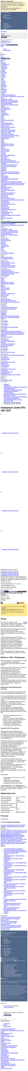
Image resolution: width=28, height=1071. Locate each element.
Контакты (6, 27)
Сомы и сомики (5, 289)
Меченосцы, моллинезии (8, 293)
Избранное (9, 45)
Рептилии (3, 313)
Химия (2, 377)
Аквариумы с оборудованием (9, 230)
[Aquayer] (4, 65)
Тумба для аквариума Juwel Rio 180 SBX (12, 826)
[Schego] (3, 90)
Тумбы (2, 236)
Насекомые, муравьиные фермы (10, 317)
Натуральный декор (6, 257)
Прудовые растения (6, 380)
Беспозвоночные (5, 299)
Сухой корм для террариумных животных (13, 332)
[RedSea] (3, 86)
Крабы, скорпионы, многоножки (10, 316)
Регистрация (7, 18)
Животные (4, 311)
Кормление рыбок (6, 269)
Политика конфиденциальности (13, 974)
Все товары (4, 228)
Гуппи (2, 279)
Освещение (4, 244)
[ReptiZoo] (4, 85)
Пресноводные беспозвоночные (10, 302)
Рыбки (2, 278)
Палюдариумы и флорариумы (9, 327)
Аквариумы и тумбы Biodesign (9, 235)
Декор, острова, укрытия (8, 352)
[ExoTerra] (4, 72)
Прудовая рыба (5, 359)
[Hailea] (3, 75)
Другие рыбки (5, 295)
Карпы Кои (4, 296)
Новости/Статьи (5, 929)
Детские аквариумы (6, 233)
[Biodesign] (4, 67)
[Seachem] (4, 89)
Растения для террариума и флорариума (12, 355)
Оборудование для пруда (8, 362)
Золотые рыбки (5, 288)
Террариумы (4, 321)
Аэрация (3, 241)
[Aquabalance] (5, 64)
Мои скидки (7, 952)
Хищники (3, 292)
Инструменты (4, 349)
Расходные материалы (7, 253)
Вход (5, 16)
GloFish (3, 281)
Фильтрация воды (6, 240)
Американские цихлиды (7, 283)
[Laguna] (3, 82)
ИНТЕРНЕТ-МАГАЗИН (10, 964)
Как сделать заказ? (9, 966)
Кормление (4, 330)
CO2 (2, 248)
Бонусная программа (10, 971)
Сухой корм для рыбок (7, 271)
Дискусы (3, 286)
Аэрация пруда (5, 364)
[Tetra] (3, 93)
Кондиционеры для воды (8, 262)
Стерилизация (5, 246)
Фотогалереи (7, 26)
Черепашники (5, 324)
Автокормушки (5, 275)
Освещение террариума (8, 341)
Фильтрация (4, 346)
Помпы (3, 247)
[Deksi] (3, 70)
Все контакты (7, 1015)
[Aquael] (3, 63)
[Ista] (2, 78)
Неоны (3, 285)
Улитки (3, 318)
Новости (6, 24)
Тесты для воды (5, 264)
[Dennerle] (4, 68)
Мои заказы (7, 949)
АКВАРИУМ (7, 385)
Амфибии (3, 314)
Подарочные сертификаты (8, 309)
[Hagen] (3, 76)
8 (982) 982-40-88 (5, 42)
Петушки (3, 290)
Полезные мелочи (9, 973)
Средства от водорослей (8, 267)
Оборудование (5, 239)
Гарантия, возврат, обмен (11, 970)
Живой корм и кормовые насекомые (11, 331)
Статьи (6, 23)
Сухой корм (4, 370)
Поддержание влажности (8, 344)
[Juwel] (3, 81)
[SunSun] (3, 92)
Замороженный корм (7, 371)
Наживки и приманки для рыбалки (10, 374)
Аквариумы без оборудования (9, 232)
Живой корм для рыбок (7, 274)
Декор (2, 255)
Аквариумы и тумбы (6, 229)
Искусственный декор (7, 258)
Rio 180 (6, 819)
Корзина (6, 955)
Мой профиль (8, 948)
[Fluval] (3, 74)
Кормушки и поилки (6, 337)
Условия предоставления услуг (13, 976)
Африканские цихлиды (7, 282)
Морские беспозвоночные (8, 300)
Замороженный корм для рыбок (10, 272)
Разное (3, 250)
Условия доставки (9, 969)
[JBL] (2, 79)
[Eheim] (3, 71)
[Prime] (3, 83)
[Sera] (3, 88)
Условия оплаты (8, 967)
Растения (3, 304)
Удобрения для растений (8, 265)
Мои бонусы (7, 951)
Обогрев (3, 243)
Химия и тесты (5, 261)
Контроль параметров (7, 345)
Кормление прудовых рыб (8, 369)
